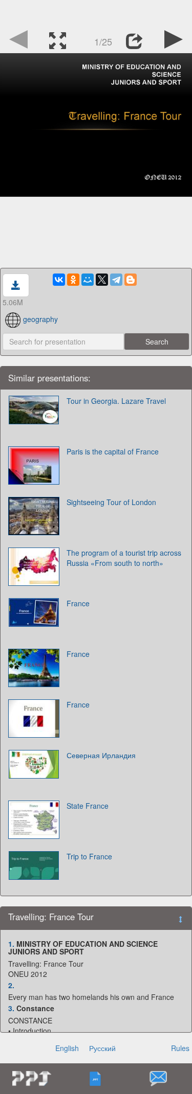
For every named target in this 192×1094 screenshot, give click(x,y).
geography (40, 319)
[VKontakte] (59, 280)
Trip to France (89, 856)
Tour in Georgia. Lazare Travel (116, 401)
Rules (180, 1048)
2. (11, 985)
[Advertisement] (96, 13)
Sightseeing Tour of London (111, 502)
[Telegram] (116, 280)
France (78, 603)
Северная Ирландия (101, 755)
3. (11, 1008)
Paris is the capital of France (113, 451)
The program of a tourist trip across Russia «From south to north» (124, 558)
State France (88, 806)
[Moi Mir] (87, 280)
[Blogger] (130, 280)
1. (11, 944)
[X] (102, 280)
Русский (102, 1048)
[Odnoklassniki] (73, 280)
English (67, 1048)
